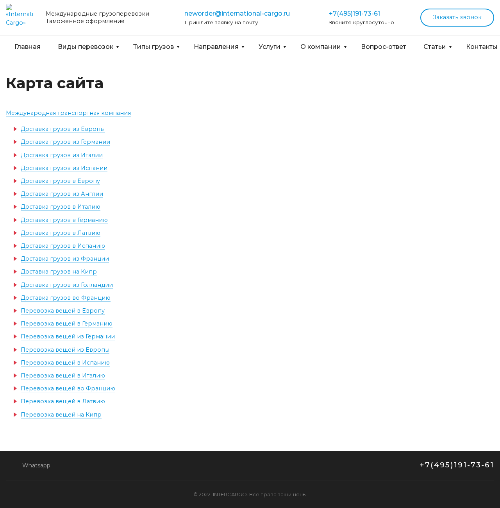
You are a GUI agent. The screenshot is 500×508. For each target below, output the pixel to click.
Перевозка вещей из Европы (65, 349)
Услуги (269, 46)
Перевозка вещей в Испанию (65, 362)
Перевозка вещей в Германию (66, 323)
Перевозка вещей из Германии (68, 336)
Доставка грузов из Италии (62, 155)
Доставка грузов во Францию (66, 297)
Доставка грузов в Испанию (63, 245)
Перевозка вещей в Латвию (63, 401)
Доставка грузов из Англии (62, 193)
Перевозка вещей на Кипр (61, 414)
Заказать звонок (457, 17)
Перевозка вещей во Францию (68, 388)
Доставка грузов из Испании (64, 168)
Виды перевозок (85, 46)
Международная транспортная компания (68, 112)
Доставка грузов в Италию (60, 206)
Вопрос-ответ (383, 46)
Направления (216, 46)
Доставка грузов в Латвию (60, 232)
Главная (27, 46)
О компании (320, 46)
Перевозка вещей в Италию (63, 375)
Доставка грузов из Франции (65, 258)
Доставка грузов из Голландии (67, 284)
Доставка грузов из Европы (63, 128)
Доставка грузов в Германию (64, 220)
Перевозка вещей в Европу (63, 310)
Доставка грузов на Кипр (59, 271)
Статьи (434, 46)
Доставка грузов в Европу (60, 180)
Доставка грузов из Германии (65, 141)
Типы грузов (153, 46)
